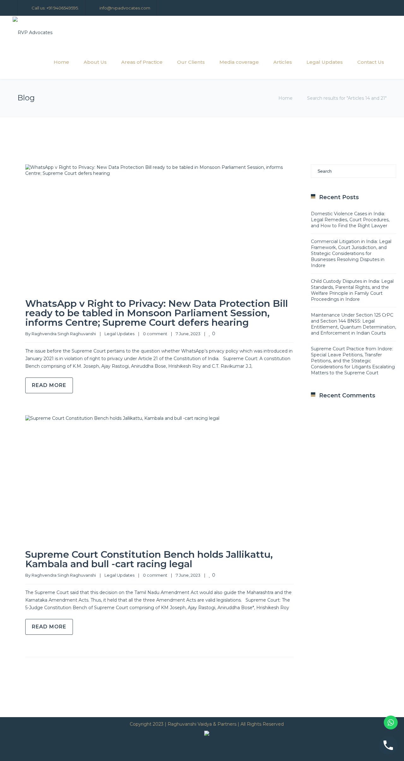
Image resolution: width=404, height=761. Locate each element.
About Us (95, 62)
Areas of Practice (142, 62)
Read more (49, 385)
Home (61, 62)
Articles (282, 62)
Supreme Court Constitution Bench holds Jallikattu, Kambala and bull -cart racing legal (149, 559)
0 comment (155, 333)
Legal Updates (324, 62)
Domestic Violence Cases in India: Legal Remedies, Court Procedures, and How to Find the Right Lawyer (350, 220)
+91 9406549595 (62, 7)
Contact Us (370, 62)
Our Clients (191, 62)
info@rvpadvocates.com (124, 7)
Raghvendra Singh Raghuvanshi (64, 333)
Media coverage (239, 62)
